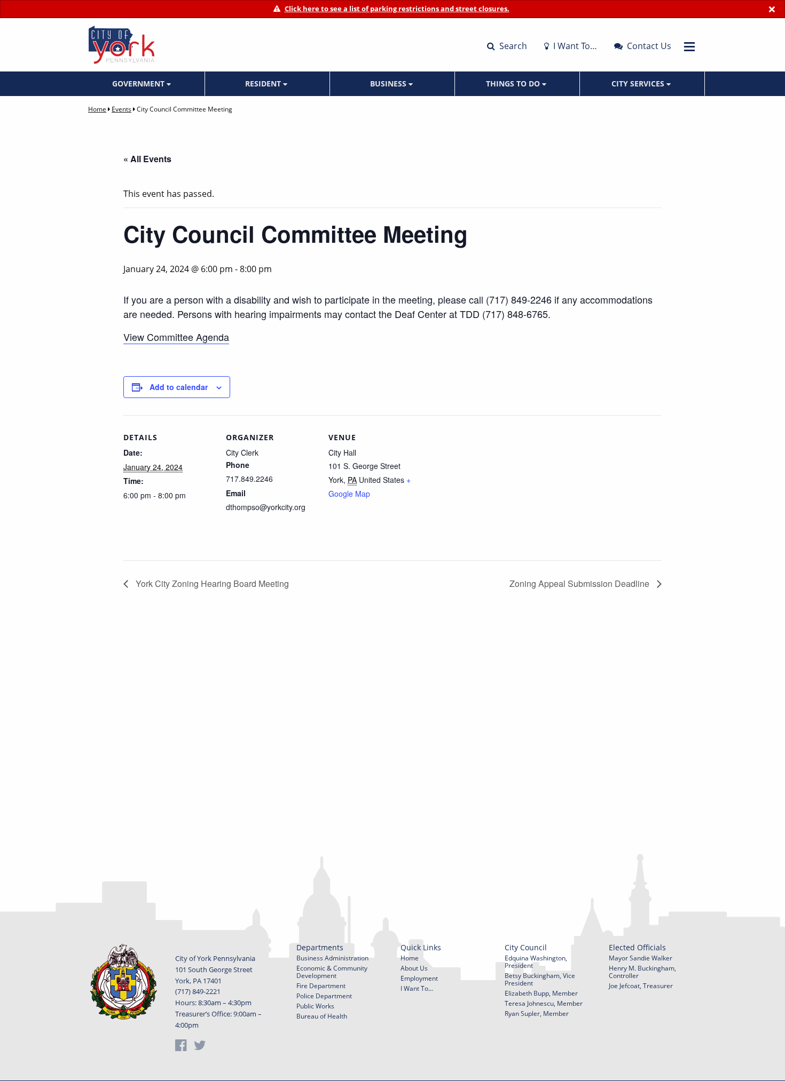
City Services (638, 83)
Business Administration (332, 958)
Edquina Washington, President (536, 961)
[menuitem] (142, 83)
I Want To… (574, 46)
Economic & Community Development (331, 972)
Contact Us (648, 46)
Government (139, 83)
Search (512, 46)
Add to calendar (179, 386)
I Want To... (417, 988)
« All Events (147, 159)
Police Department (324, 995)
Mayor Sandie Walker (640, 958)
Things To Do (514, 83)
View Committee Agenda (176, 337)
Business (389, 83)
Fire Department (321, 985)
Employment (419, 978)
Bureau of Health (321, 1016)
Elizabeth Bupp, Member (541, 993)
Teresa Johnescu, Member (544, 1003)
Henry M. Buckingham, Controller (642, 972)
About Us (414, 968)
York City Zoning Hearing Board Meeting (211, 583)
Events (121, 109)
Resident (264, 83)
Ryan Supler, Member (537, 1013)
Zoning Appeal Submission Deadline (580, 583)
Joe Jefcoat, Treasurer (641, 985)
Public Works (315, 1006)
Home (97, 109)
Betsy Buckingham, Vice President (540, 979)
